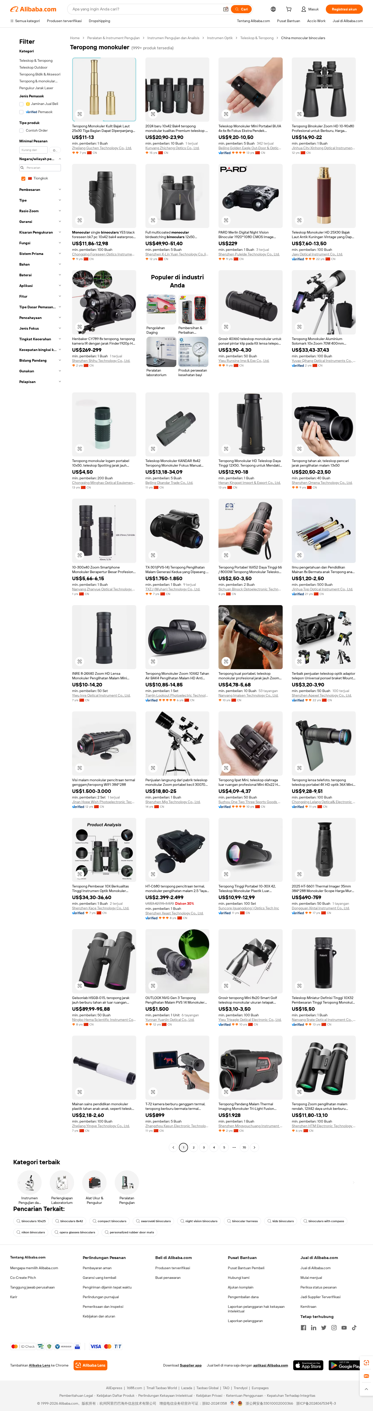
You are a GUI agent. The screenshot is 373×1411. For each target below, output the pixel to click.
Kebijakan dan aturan (99, 1316)
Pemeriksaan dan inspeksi (103, 1307)
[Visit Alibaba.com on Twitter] (324, 1328)
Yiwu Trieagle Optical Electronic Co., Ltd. (249, 1020)
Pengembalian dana (243, 1297)
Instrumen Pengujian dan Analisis (173, 38)
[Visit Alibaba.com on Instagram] (334, 1328)
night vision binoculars (201, 1221)
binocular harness (245, 1221)
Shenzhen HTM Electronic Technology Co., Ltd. (324, 1126)
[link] (366, 1362)
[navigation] (38, 593)
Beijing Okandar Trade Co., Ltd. (169, 483)
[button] (226, 9)
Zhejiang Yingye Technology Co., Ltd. (101, 1126)
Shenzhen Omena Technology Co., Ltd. (322, 483)
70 (244, 1147)
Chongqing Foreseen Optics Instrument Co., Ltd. (104, 254)
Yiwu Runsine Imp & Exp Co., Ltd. (243, 361)
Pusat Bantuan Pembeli (246, 1268)
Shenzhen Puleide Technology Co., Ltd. (249, 254)
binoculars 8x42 (71, 1221)
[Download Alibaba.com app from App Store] (308, 1365)
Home (75, 38)
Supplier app (191, 1365)
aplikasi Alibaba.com (270, 1365)
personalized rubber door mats (132, 1232)
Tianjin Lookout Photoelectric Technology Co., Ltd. (177, 695)
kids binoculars (283, 1221)
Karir (13, 1297)
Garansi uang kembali (99, 1278)
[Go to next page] (254, 1147)
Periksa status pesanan (318, 1287)
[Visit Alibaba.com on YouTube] (344, 1328)
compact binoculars (112, 1221)
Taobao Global (207, 1388)
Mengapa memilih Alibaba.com (34, 1268)
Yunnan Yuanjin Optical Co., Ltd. (169, 1020)
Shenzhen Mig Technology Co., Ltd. (172, 802)
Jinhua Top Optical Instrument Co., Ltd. (322, 589)
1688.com (134, 1388)
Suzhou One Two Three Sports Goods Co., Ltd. (250, 802)
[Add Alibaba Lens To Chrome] (90, 1365)
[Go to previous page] (173, 1147)
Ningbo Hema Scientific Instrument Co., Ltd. (104, 1020)
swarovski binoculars (156, 1221)
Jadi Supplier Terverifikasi (320, 1297)
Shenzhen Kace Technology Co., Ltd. (100, 908)
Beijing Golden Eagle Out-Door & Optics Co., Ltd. (250, 148)
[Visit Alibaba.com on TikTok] (354, 1328)
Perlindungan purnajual (101, 1297)
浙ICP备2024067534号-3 (316, 1403)
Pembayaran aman (97, 1268)
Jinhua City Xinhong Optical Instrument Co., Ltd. (324, 148)
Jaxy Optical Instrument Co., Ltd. (317, 254)
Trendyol (240, 1388)
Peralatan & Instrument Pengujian (113, 38)
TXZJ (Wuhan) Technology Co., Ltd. (172, 589)
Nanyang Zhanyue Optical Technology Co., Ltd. (104, 589)
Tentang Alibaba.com (27, 1257)
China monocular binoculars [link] (303, 38)
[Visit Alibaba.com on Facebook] (303, 1328)
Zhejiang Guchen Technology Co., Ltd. (102, 148)
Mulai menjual (311, 1278)
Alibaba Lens (39, 1365)
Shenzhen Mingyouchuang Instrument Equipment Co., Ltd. (250, 1126)
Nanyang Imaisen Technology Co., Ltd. (248, 695)
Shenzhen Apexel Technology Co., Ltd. (322, 695)
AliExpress (114, 1388)
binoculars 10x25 (34, 1221)
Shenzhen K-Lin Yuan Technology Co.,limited (177, 254)
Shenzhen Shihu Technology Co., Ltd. (101, 361)
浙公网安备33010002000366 (269, 1403)
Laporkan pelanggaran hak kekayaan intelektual (256, 1309)
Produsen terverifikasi (172, 1268)
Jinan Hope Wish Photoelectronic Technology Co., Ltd (104, 802)
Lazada (186, 1388)
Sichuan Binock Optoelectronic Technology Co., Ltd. (250, 589)
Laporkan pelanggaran (245, 1321)
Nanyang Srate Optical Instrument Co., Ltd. (324, 1020)
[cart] (290, 10)
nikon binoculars (33, 1232)
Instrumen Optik (220, 38)
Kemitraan (308, 1307)
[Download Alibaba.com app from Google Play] (346, 1365)
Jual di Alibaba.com (315, 1268)
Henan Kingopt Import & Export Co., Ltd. (249, 483)
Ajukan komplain (240, 1287)
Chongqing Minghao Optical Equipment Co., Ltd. (104, 483)
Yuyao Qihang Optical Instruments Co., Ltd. (324, 361)
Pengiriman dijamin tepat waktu (107, 1287)
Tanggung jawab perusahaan (32, 1287)
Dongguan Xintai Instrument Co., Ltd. (321, 908)
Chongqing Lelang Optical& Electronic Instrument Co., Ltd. (324, 802)
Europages (260, 1388)
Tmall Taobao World (161, 1388)
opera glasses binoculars (77, 1232)
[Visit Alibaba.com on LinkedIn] (314, 1328)
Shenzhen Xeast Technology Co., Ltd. (174, 913)
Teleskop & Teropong (257, 38)
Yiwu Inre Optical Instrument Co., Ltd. (101, 695)
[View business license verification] (232, 1403)
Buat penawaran (168, 1278)
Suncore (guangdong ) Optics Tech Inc (248, 908)
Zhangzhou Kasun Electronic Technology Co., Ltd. (177, 1126)
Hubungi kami (238, 1278)
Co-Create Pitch (23, 1278)
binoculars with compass (326, 1221)
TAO (226, 1388)
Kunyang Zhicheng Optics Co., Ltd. (172, 148)
